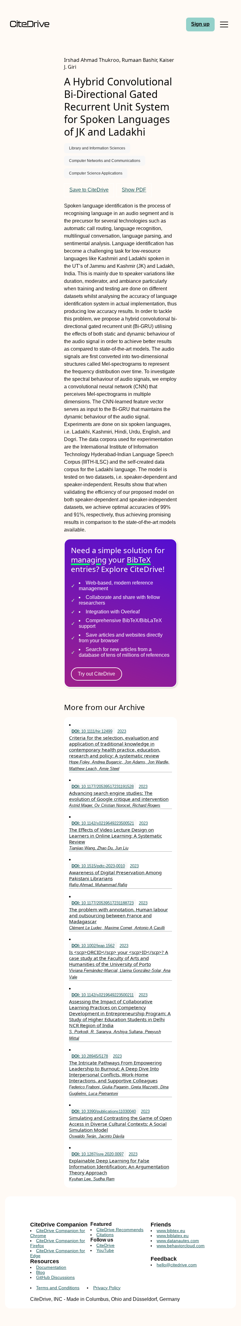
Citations (105, 1234)
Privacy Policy (106, 1287)
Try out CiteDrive (96, 673)
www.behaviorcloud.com (181, 1245)
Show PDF (134, 189)
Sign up (200, 24)
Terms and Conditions (57, 1287)
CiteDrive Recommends (119, 1229)
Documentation (51, 1267)
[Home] (36, 24)
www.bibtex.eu (171, 1230)
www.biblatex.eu (173, 1235)
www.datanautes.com (178, 1240)
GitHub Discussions (55, 1277)
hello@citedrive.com (177, 1264)
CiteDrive (105, 1245)
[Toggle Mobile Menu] (224, 24)
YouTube (105, 1250)
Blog (40, 1272)
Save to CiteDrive (89, 189)
